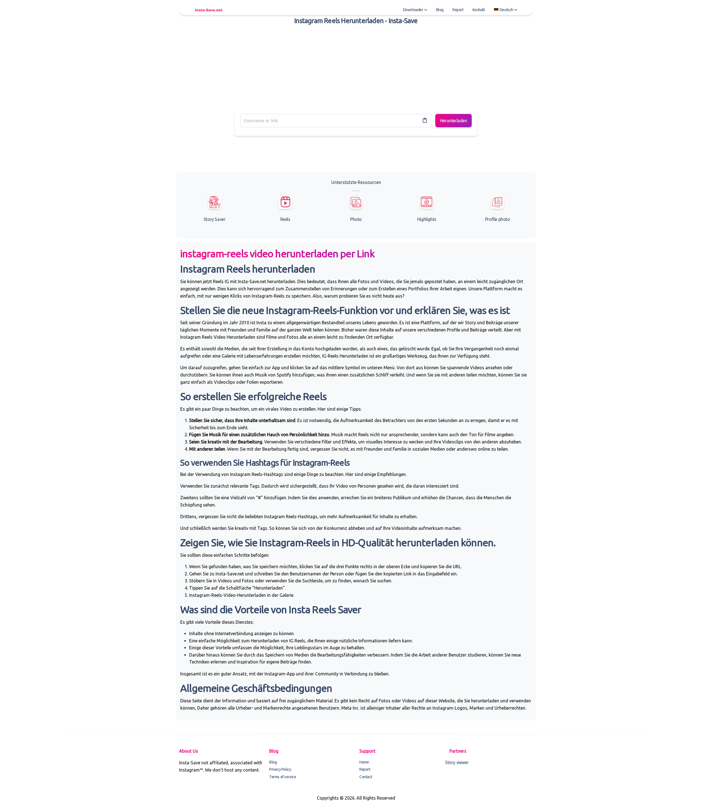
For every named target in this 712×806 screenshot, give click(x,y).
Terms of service (282, 777)
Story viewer (456, 762)
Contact (365, 777)
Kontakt (479, 10)
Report (458, 10)
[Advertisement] (356, 66)
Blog (440, 10)
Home (364, 762)
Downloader (413, 10)
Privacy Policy (280, 769)
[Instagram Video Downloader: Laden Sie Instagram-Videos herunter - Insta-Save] (208, 10)
